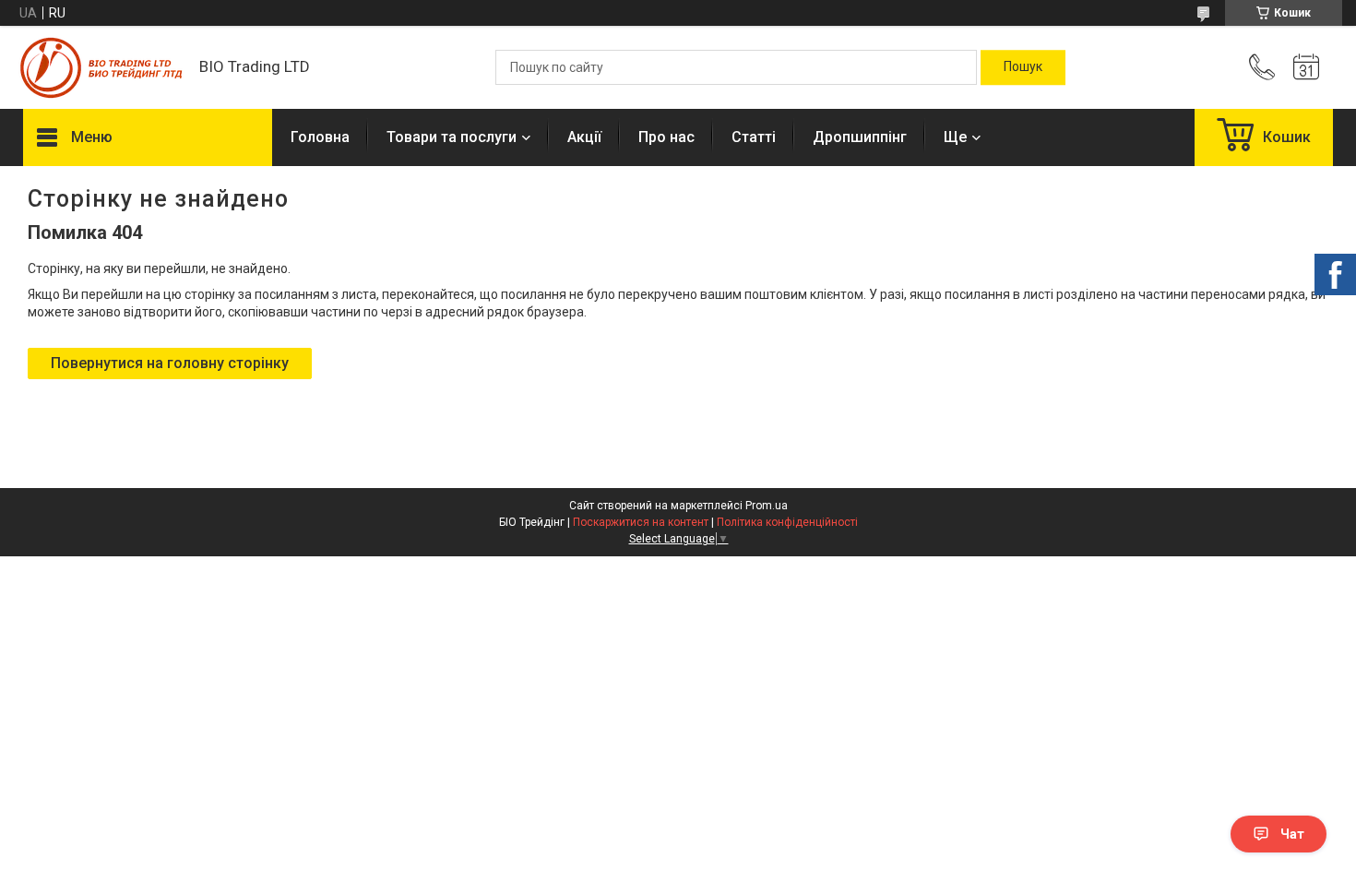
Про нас (666, 137)
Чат (1292, 834)
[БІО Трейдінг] (101, 68)
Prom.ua (766, 505)
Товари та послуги (452, 137)
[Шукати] (1023, 67)
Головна (320, 137)
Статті (754, 137)
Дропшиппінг (860, 137)
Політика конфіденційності (787, 522)
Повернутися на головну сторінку (170, 363)
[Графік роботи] (1306, 67)
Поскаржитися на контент (640, 522)
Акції (584, 137)
